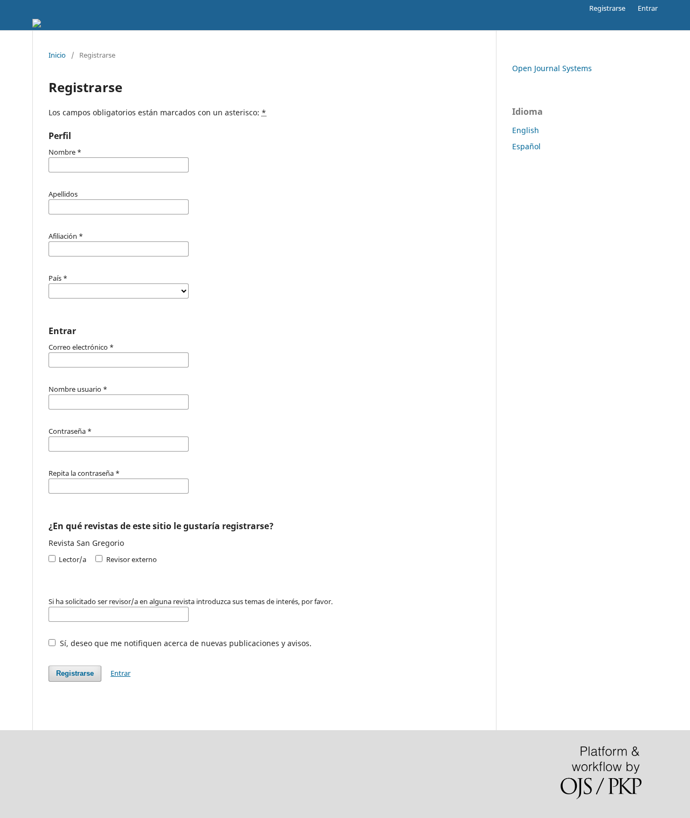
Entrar (648, 8)
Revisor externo (130, 559)
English (525, 130)
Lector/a (71, 559)
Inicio (57, 55)
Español (526, 146)
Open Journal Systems (552, 68)
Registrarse (607, 8)
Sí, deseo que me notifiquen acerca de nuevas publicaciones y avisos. (185, 643)
